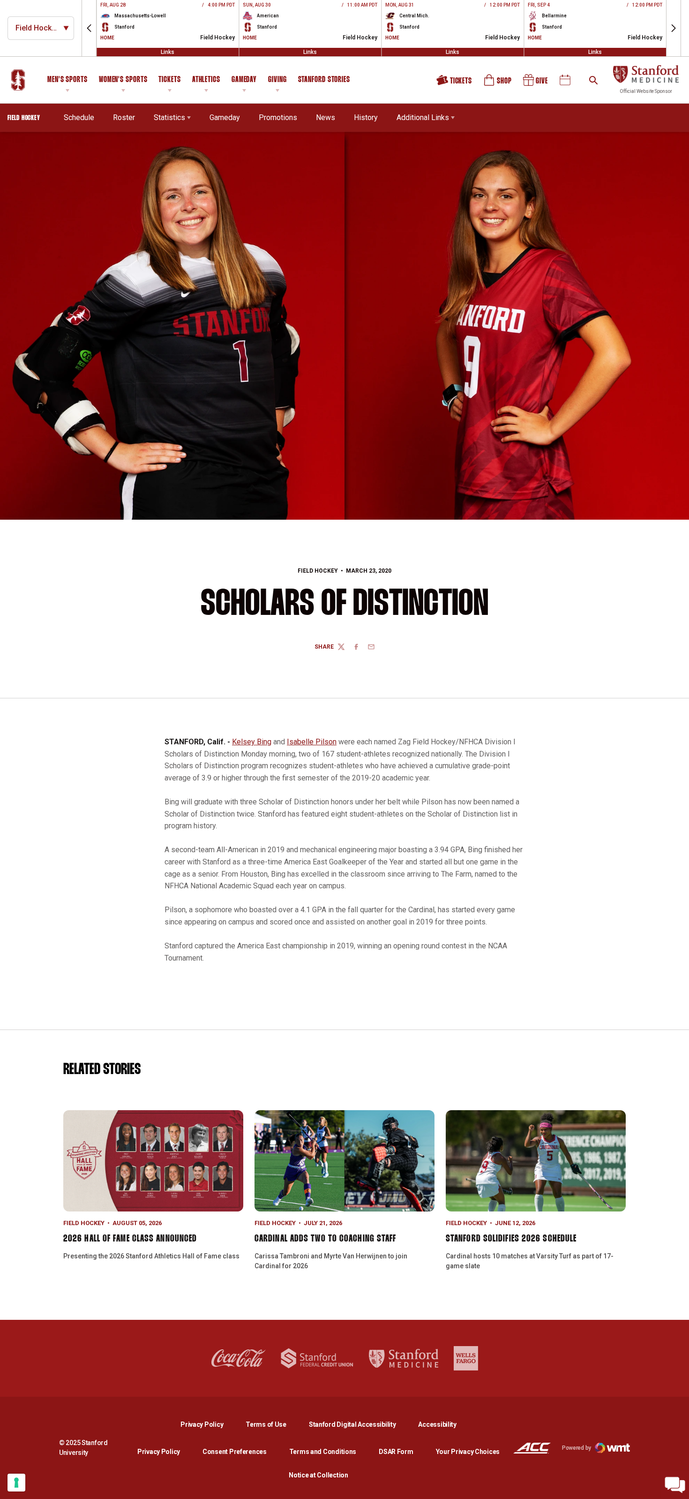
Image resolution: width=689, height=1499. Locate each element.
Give (536, 83)
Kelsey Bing (251, 741)
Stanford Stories (324, 81)
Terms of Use (266, 1424)
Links (167, 52)
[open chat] (675, 1485)
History (366, 117)
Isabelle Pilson (312, 741)
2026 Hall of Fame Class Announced (130, 1238)
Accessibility (437, 1424)
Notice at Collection (318, 1475)
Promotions (278, 117)
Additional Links (423, 117)
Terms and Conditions (322, 1451)
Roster (124, 117)
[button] (89, 28)
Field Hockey (318, 571)
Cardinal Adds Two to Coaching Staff (326, 1238)
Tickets (169, 80)
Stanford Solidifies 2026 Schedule (511, 1238)
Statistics (169, 117)
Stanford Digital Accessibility (360, 1424)
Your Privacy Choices (468, 1451)
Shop (498, 83)
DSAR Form (396, 1451)
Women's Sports (123, 80)
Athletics (206, 80)
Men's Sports (67, 80)
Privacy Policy (209, 1424)
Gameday (244, 80)
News (325, 117)
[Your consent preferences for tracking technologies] (16, 1482)
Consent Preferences (234, 1451)
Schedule (79, 117)
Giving (277, 80)
